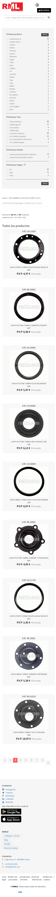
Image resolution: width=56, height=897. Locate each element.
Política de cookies (47, 878)
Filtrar (45, 34)
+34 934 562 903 (11, 864)
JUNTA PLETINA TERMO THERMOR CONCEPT (28, 325)
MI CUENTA (44, 10)
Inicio (5, 198)
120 (15, 217)
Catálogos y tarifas (12, 836)
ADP (28, 270)
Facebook (9, 795)
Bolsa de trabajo (11, 848)
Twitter (9, 792)
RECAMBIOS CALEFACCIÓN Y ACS (24, 198)
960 (24, 217)
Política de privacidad (13, 878)
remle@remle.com (12, 867)
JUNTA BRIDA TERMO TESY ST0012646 (28, 732)
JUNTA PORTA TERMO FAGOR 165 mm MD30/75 (29, 267)
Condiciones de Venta (25, 878)
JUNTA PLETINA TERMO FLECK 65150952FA (28, 383)
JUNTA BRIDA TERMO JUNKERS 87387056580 (29, 674)
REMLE (15, 886)
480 (19, 217)
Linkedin (9, 798)
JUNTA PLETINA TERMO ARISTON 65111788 (28, 441)
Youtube (9, 802)
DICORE (7, 844)
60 (12, 217)
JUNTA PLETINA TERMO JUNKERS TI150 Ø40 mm (29, 558)
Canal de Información (37, 878)
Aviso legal (4, 878)
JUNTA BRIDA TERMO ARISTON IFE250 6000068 (29, 500)
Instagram (10, 789)
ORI (28, 386)
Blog (6, 840)
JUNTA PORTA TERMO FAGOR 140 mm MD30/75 (29, 616)
